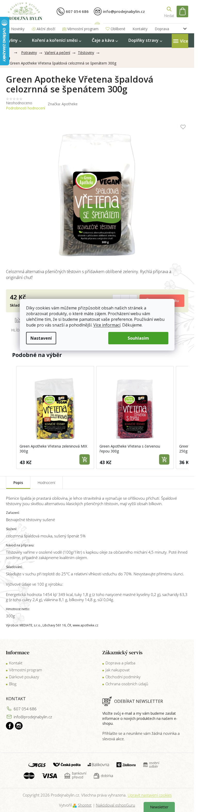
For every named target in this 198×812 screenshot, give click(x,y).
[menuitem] (14, 40)
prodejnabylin (19, 726)
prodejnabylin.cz (10, 726)
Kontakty (140, 28)
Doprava (162, 28)
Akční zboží (46, 28)
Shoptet (85, 805)
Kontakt (15, 662)
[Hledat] (169, 11)
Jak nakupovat (117, 669)
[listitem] (55, 417)
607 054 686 (25, 708)
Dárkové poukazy (24, 676)
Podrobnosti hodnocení (25, 108)
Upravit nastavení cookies (150, 795)
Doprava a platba (120, 662)
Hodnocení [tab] (46, 482)
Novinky (17, 28)
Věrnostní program (82, 28)
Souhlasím (138, 338)
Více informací (106, 325)
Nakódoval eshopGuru (115, 805)
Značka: (63, 103)
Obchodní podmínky (123, 676)
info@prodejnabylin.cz (33, 716)
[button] (11, 417)
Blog (12, 683)
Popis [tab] (18, 482)
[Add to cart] (84, 459)
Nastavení (41, 338)
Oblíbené (118, 28)
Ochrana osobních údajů (126, 683)
